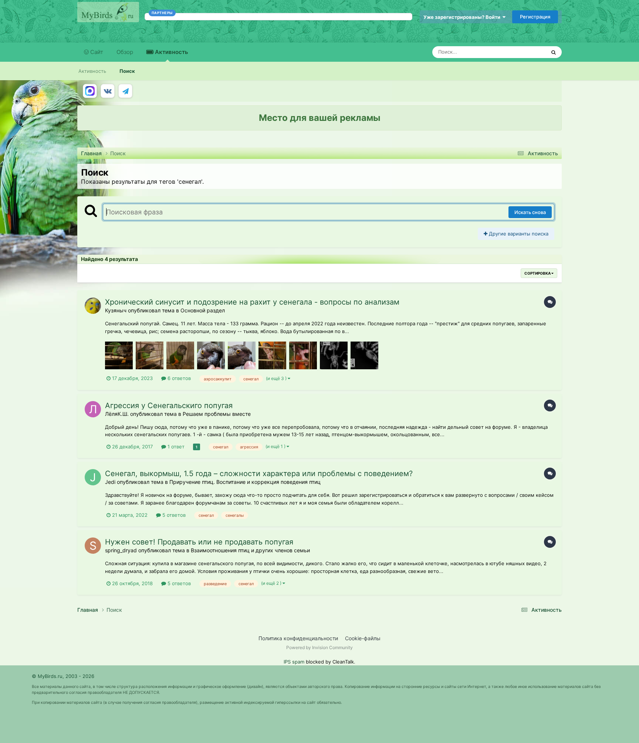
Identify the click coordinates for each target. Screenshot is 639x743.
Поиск (127, 71)
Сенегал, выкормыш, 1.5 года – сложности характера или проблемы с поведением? (259, 473)
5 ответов (173, 515)
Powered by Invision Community (319, 647)
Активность (170, 51)
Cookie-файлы (363, 638)
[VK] (108, 91)
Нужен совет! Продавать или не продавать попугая (199, 541)
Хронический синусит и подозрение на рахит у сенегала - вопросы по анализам (252, 302)
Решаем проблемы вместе (217, 414)
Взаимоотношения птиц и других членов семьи (250, 550)
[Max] (90, 91)
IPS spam (294, 662)
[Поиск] (553, 52)
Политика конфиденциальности (298, 638)
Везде (529, 52)
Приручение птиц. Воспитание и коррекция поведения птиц (245, 482)
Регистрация (535, 17)
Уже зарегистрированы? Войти (463, 17)
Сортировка (537, 273)
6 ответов (178, 378)
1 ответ (175, 446)
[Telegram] (125, 91)
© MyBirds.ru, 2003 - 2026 (63, 676)
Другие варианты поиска (517, 234)
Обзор (124, 51)
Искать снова (530, 212)
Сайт (96, 51)
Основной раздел (202, 310)
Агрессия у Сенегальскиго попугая (169, 405)
